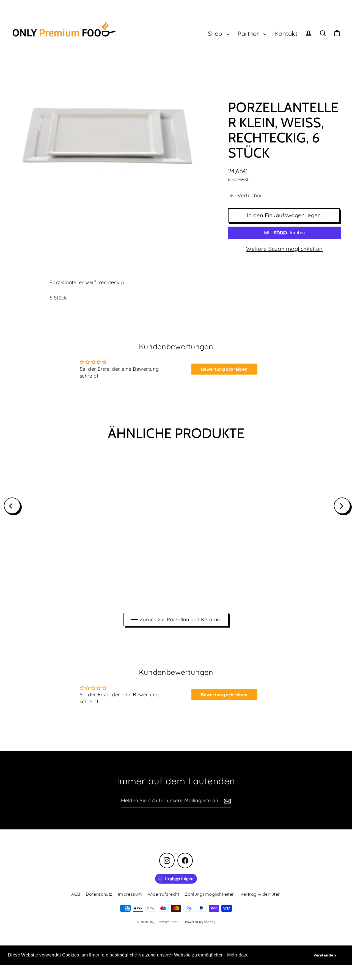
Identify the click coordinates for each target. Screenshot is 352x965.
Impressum (130, 894)
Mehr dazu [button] (238, 955)
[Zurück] (12, 505)
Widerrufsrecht (163, 894)
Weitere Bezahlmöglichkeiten (284, 248)
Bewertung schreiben (224, 369)
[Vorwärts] (342, 505)
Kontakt (285, 33)
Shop (216, 33)
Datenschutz (99, 894)
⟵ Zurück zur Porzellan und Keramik (176, 619)
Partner (249, 33)
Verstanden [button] (325, 955)
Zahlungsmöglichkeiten (210, 894)
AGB (75, 894)
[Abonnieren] (226, 801)
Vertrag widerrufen (260, 894)
